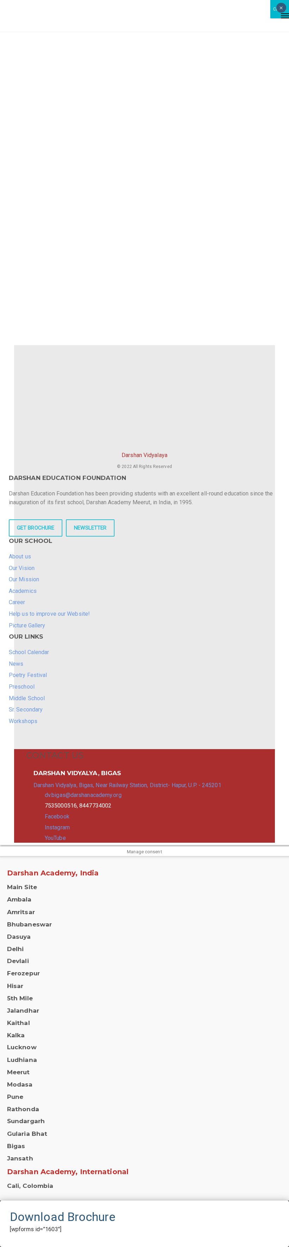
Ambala (19, 899)
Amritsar (21, 912)
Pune (15, 1096)
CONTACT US (55, 755)
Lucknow (22, 1047)
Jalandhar (23, 1010)
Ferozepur (23, 973)
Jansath (20, 1158)
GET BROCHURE (35, 528)
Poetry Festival (28, 675)
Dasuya (19, 936)
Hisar (15, 985)
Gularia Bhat (27, 1133)
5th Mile (20, 998)
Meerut (18, 1072)
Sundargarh (26, 1121)
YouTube (55, 838)
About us (20, 556)
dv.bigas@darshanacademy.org (83, 795)
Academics (23, 591)
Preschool (22, 686)
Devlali (18, 960)
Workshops (23, 721)
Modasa (20, 1084)
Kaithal (18, 1022)
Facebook (57, 816)
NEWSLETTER (90, 528)
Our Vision (22, 568)
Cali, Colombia (30, 1185)
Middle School (27, 698)
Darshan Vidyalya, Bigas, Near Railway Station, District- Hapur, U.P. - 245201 (127, 785)
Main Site (22, 887)
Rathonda (23, 1109)
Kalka (16, 1035)
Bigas (16, 1146)
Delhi (15, 948)
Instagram (57, 827)
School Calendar (29, 652)
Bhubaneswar (29, 924)
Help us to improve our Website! (49, 613)
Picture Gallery (27, 625)
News (16, 663)
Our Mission (24, 579)
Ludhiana (22, 1059)
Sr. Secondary (26, 709)
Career (17, 602)
